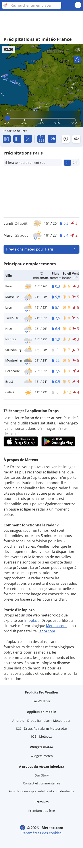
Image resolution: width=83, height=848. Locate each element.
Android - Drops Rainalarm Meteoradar (41, 720)
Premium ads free (41, 810)
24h (75, 162)
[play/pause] (17, 139)
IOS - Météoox (41, 736)
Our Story (42, 775)
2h (67, 162)
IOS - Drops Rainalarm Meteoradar (41, 728)
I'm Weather (41, 701)
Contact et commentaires (41, 783)
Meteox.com (56, 625)
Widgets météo (42, 756)
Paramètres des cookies (41, 833)
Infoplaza (32, 620)
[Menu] (78, 5)
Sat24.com (46, 631)
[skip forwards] (28, 139)
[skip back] (7, 139)
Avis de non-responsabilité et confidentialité (41, 791)
